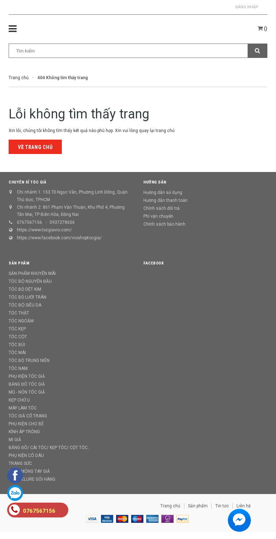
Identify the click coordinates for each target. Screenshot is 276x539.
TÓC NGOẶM (21, 320)
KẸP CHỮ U (19, 400)
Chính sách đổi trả (161, 208)
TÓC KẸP (17, 328)
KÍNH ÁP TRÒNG (24, 431)
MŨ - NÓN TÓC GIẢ (27, 392)
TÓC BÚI (17, 344)
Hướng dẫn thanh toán (165, 200)
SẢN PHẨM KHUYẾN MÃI (32, 273)
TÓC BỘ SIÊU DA (25, 305)
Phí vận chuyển (158, 216)
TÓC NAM (18, 368)
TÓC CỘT (18, 336)
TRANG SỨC (20, 463)
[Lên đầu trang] (260, 517)
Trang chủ (170, 505)
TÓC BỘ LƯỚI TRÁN (27, 297)
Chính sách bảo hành (164, 224)
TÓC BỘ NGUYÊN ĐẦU (30, 281)
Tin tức (222, 505)
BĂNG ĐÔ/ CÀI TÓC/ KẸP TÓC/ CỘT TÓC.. (49, 447)
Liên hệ (243, 505)
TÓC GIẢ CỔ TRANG (28, 415)
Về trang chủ (35, 147)
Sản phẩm (198, 505)
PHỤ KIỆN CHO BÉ (26, 423)
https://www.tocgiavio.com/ (44, 229)
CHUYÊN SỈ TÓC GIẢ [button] (27, 182)
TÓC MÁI (17, 352)
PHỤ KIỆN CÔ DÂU (26, 455)
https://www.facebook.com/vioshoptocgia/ (59, 237)
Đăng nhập (246, 7)
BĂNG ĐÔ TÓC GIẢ (27, 384)
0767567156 (29, 222)
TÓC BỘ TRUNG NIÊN (29, 360)
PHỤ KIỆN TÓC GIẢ (27, 376)
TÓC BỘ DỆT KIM (25, 289)
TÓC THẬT (19, 313)
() (265, 28)
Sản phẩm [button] (19, 263)
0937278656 (62, 222)
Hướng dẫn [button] (154, 182)
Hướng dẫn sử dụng (162, 192)
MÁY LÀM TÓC (23, 408)
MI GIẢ (15, 439)
